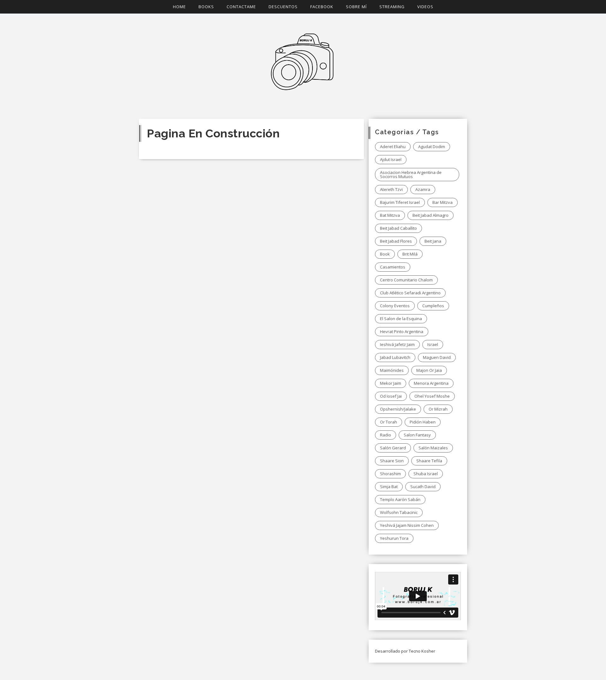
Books (206, 6)
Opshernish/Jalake (398, 409)
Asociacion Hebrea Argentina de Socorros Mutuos (411, 174)
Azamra (422, 189)
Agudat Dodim (431, 146)
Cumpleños (433, 305)
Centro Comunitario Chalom (406, 280)
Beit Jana (433, 241)
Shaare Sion (392, 461)
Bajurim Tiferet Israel (400, 202)
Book (385, 254)
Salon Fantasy (417, 435)
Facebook (321, 6)
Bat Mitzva (390, 215)
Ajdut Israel (390, 159)
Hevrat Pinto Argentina (401, 331)
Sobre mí (356, 6)
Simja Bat (389, 486)
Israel (432, 344)
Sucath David (423, 486)
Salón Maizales (433, 448)
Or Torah (388, 422)
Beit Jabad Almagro (431, 215)
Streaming (392, 6)
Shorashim (390, 473)
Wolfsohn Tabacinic (399, 512)
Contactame (241, 6)
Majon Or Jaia (429, 370)
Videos (425, 6)
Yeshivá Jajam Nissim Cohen (407, 525)
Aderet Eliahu (393, 146)
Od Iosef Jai (391, 396)
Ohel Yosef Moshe (432, 396)
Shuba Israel (425, 473)
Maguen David (437, 357)
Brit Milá (410, 254)
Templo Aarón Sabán (400, 499)
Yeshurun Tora (394, 538)
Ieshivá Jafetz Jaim (397, 344)
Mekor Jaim (390, 383)
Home (179, 6)
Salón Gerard (393, 448)
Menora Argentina (431, 383)
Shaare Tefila (429, 461)
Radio (385, 435)
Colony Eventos (395, 305)
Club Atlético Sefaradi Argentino (410, 293)
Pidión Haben (423, 422)
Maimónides (392, 370)
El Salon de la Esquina (401, 318)
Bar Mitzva (442, 202)
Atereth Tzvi (391, 189)
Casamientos (392, 267)
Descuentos (283, 6)
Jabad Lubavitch (395, 357)
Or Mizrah (438, 409)
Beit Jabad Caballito (398, 228)
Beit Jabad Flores (396, 241)
